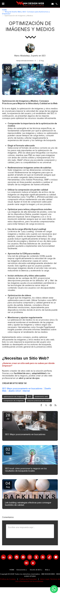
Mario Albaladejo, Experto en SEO (30, 55)
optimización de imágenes (13, 396)
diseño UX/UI (15, 391)
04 (7, 484)
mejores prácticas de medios (38, 401)
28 (8, 416)
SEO (29, 396)
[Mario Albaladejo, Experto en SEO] (30, 48)
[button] (53, 4)
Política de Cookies (8, 579)
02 (8, 450)
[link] (3, 3)
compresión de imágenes (13, 401)
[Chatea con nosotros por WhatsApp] (54, 589)
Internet (26, 391)
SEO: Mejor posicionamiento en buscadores (22, 388)
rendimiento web (41, 396)
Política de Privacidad (28, 579)
